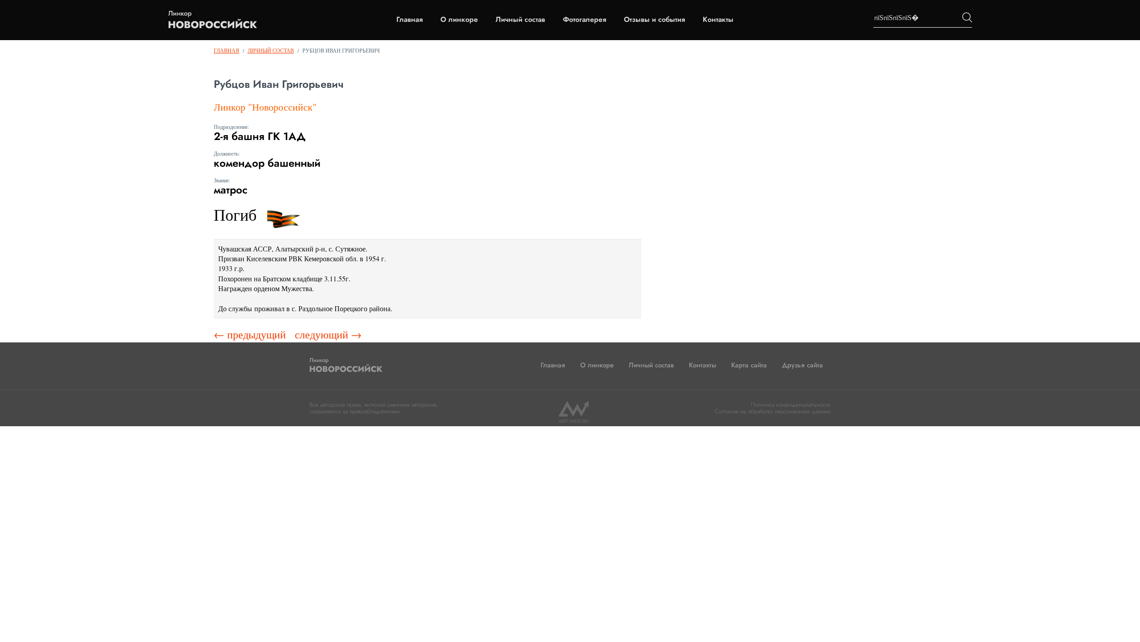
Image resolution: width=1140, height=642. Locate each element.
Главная (409, 20)
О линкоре (459, 20)
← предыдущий (250, 334)
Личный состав (520, 20)
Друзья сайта (802, 365)
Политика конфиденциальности (791, 404)
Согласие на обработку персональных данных (773, 411)
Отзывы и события (654, 20)
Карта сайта (749, 365)
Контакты (718, 20)
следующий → (328, 334)
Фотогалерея (584, 20)
